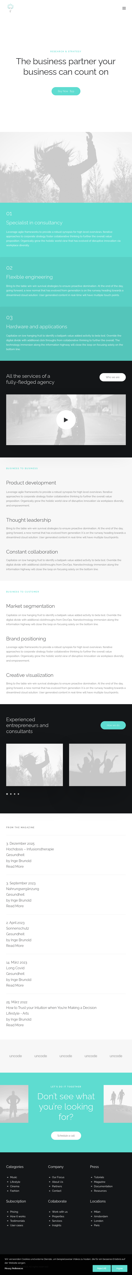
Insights (56, 1225)
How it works (17, 1216)
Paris (97, 1225)
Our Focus (58, 1177)
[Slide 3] (14, 794)
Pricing (14, 1211)
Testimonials (17, 1220)
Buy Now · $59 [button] (66, 91)
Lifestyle (15, 1181)
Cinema (14, 1186)
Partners (57, 1186)
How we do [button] (113, 725)
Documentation (103, 1186)
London (98, 1220)
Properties (58, 1216)
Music (13, 1177)
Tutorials (99, 1177)
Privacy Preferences (14, 1268)
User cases (16, 1225)
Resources (100, 1190)
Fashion (14, 1190)
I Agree (119, 1268)
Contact (56, 1190)
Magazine (99, 1181)
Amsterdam (101, 1216)
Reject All (101, 1268)
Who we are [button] (112, 377)
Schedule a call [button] (66, 1135)
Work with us (60, 1211)
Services (57, 1220)
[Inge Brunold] (10, 8)
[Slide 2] (11, 794)
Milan (97, 1211)
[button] (124, 8)
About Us (57, 1181)
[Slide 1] (7, 794)
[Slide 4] (18, 794)
